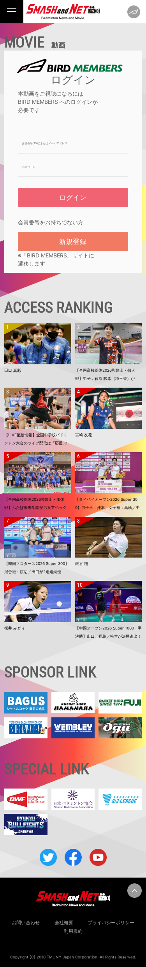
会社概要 (64, 922)
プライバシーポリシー (111, 922)
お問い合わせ (26, 922)
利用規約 (73, 931)
